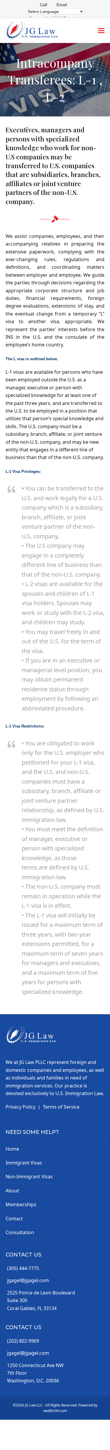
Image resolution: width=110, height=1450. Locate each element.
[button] (101, 30)
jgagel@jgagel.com (28, 1280)
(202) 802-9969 (23, 1341)
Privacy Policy (20, 1107)
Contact (14, 1218)
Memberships (21, 1204)
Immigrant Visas (24, 1162)
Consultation (20, 1232)
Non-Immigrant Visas (29, 1176)
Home (12, 1149)
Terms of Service (61, 1107)
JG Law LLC (34, 1405)
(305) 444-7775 (23, 1268)
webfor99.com (55, 1410)
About (12, 1190)
